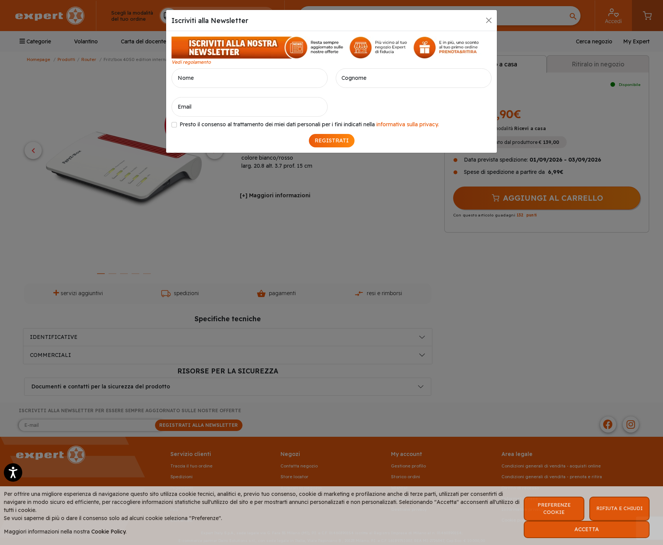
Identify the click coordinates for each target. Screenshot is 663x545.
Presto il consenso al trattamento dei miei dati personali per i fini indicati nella (309, 124)
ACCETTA (586, 529)
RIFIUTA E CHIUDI (619, 508)
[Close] (488, 20)
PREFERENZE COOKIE (554, 508)
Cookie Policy (108, 531)
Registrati (332, 140)
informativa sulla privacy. (407, 124)
